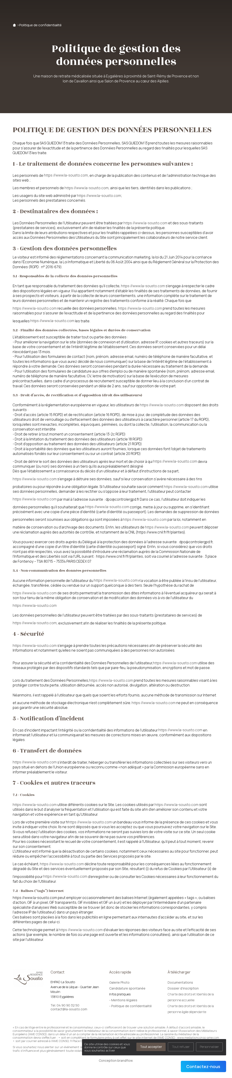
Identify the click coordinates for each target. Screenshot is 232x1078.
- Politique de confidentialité (130, 1006)
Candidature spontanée (127, 988)
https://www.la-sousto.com (66, 175)
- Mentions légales (123, 1000)
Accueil (14, 25)
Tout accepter (151, 1047)
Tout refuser (181, 1047)
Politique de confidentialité (40, 25)
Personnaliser (209, 1047)
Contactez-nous (203, 1066)
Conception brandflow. (116, 1060)
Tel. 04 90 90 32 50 (65, 1005)
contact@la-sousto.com (69, 1009)
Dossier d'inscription (183, 988)
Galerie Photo (119, 982)
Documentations (180, 982)
